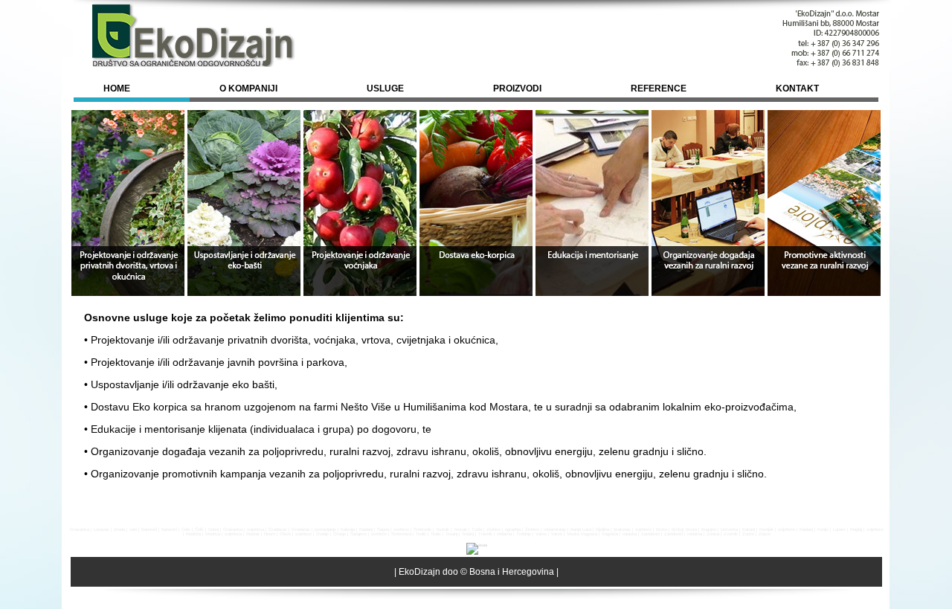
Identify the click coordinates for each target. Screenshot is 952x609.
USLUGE (385, 88)
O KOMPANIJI (248, 88)
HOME (116, 88)
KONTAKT (797, 88)
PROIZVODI (517, 88)
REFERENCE (658, 88)
